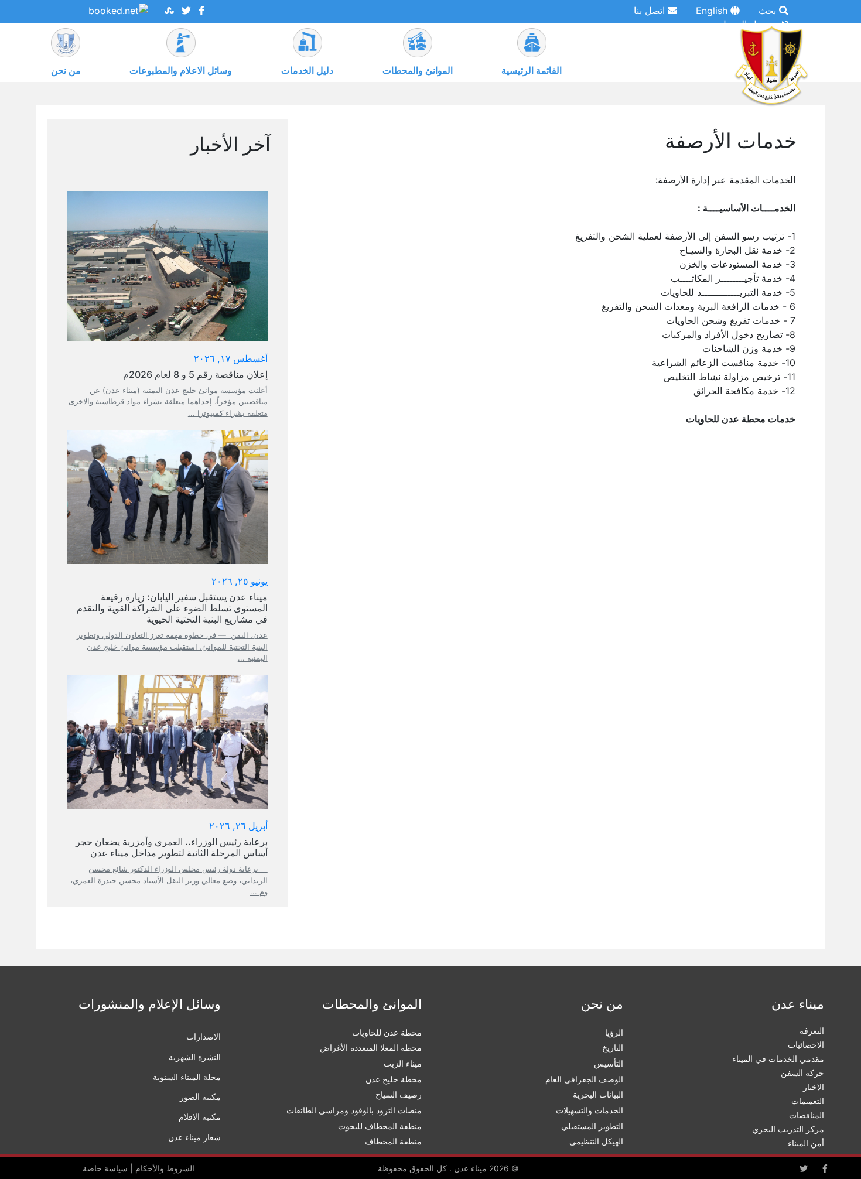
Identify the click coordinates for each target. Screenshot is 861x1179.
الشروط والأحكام (164, 1168)
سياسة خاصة (105, 1168)
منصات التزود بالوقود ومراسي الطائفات (354, 1110)
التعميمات (807, 1101)
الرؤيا (614, 1032)
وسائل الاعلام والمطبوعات (180, 70)
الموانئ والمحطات (417, 70)
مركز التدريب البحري (788, 1129)
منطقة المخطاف (393, 1141)
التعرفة (812, 1031)
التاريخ (612, 1047)
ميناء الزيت (403, 1063)
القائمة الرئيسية (531, 70)
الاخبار (813, 1087)
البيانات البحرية (598, 1094)
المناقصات (806, 1115)
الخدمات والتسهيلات (589, 1110)
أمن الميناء (806, 1143)
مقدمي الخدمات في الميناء (778, 1059)
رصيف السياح (398, 1094)
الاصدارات (203, 1036)
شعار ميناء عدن (194, 1137)
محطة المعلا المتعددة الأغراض (371, 1047)
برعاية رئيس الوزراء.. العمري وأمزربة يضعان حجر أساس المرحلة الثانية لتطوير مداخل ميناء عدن (172, 847)
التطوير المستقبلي (592, 1126)
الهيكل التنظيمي (596, 1141)
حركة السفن (802, 1073)
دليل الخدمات (307, 70)
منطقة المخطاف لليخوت (380, 1126)
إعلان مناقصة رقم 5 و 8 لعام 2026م (195, 374)
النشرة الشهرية (195, 1057)
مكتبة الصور (200, 1097)
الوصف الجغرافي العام (584, 1079)
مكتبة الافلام (200, 1117)
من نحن (66, 70)
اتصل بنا (651, 10)
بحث (768, 10)
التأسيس (608, 1063)
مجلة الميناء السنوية (187, 1077)
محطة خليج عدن (393, 1079)
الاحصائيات (806, 1045)
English (713, 10)
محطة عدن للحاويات (387, 1032)
